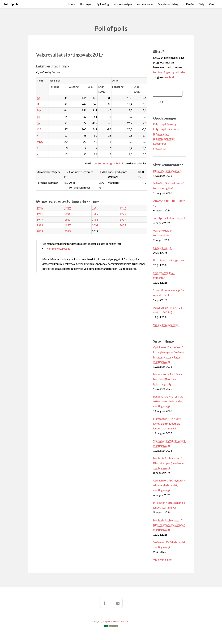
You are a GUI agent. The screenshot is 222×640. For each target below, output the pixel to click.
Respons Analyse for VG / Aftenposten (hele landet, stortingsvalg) (168, 401)
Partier (190, 4)
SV (38, 116)
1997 (67, 225)
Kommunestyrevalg (58, 248)
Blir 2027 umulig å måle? (167, 170)
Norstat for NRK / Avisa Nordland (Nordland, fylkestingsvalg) (167, 379)
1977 (40, 219)
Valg (201, 4)
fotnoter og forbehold (111, 163)
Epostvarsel (160, 143)
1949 (67, 207)
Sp (38, 123)
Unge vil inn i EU (162, 247)
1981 (67, 219)
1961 (40, 213)
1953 (95, 207)
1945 (40, 207)
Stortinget (86, 4)
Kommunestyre (123, 4)
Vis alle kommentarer (165, 324)
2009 (40, 231)
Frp (39, 110)
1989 (123, 219)
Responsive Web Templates (116, 621)
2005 (123, 225)
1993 (40, 225)
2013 (67, 231)
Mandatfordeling (168, 4)
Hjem (71, 4)
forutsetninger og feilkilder (169, 72)
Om (211, 4)
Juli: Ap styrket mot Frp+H (169, 218)
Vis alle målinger (163, 559)
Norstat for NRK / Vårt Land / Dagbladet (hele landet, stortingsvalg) (167, 423)
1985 (95, 219)
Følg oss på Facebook (166, 129)
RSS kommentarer (163, 138)
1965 (67, 213)
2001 (95, 225)
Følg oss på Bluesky (164, 124)
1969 (95, 213)
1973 (123, 213)
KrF (39, 129)
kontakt (169, 77)
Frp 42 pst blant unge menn (169, 260)
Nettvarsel (159, 148)
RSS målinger (161, 133)
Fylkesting (102, 4)
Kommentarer (144, 4)
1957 (123, 207)
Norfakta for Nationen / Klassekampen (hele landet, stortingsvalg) (169, 463)
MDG (40, 141)
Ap (38, 97)
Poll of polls (10, 4)
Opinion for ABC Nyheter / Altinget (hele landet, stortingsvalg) (169, 485)
